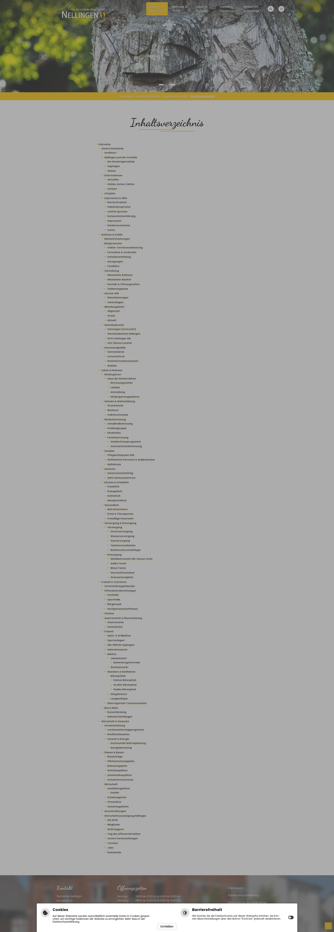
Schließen (167, 926)
